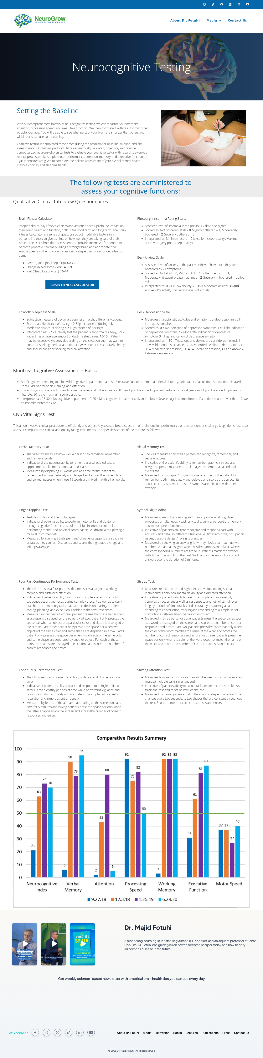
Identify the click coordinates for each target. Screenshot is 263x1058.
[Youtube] (247, 4)
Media (212, 20)
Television (162, 1033)
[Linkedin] (230, 4)
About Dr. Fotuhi (185, 20)
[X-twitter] (239, 4)
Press (226, 1033)
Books (177, 1033)
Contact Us (237, 20)
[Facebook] (221, 4)
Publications (210, 1033)
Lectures (192, 1033)
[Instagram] (204, 4)
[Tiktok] (213, 4)
